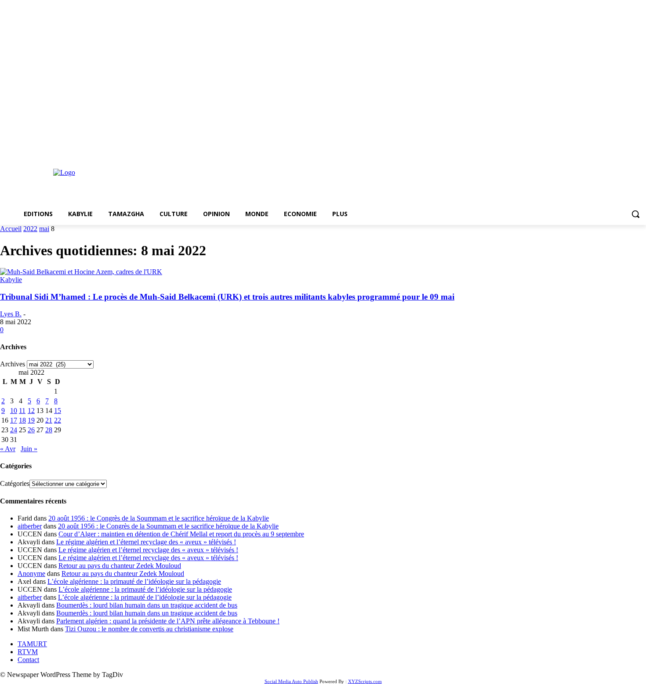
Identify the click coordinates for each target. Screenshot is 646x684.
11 (22, 410)
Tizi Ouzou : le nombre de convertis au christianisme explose (149, 629)
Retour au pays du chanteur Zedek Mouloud (119, 565)
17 (13, 420)
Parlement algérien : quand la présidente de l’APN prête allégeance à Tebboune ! (167, 621)
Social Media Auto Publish (291, 681)
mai (44, 228)
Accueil (11, 228)
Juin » (29, 448)
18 (22, 420)
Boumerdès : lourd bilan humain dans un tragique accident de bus (146, 605)
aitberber (30, 526)
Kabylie (11, 279)
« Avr (7, 448)
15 (57, 410)
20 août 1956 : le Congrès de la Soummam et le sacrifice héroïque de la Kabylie (158, 518)
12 (31, 410)
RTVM (28, 651)
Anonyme (31, 573)
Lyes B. (11, 314)
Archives (12, 364)
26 (31, 430)
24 (13, 430)
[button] (635, 213)
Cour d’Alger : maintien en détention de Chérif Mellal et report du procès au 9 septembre (181, 534)
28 (48, 430)
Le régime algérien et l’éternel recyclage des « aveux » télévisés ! (146, 542)
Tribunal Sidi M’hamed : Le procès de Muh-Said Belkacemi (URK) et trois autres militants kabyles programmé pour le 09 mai (227, 296)
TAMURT (32, 644)
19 (31, 420)
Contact (28, 659)
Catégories (14, 483)
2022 (30, 228)
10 (13, 410)
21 (48, 420)
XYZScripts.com (365, 681)
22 (57, 420)
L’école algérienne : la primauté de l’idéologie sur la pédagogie (134, 581)
